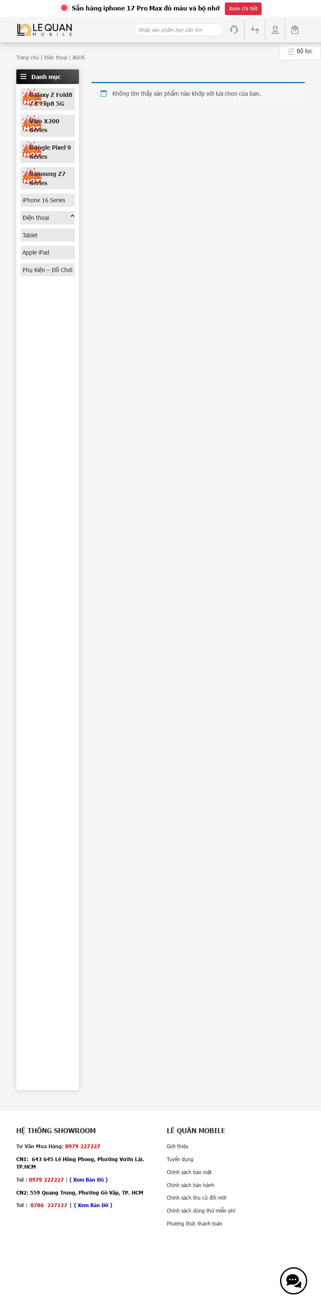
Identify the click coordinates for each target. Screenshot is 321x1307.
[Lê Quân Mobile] (44, 29)
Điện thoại (55, 57)
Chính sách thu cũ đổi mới (197, 1197)
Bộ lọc (303, 50)
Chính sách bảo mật (189, 1172)
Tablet (30, 235)
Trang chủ (27, 57)
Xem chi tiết (243, 8)
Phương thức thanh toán (194, 1223)
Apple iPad (36, 252)
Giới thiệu (178, 1146)
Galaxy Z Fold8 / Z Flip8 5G (51, 99)
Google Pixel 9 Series (50, 152)
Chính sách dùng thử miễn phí (201, 1210)
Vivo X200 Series (44, 125)
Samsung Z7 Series (48, 178)
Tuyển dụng (180, 1159)
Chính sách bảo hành (190, 1185)
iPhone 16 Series (44, 200)
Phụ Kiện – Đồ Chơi (47, 269)
